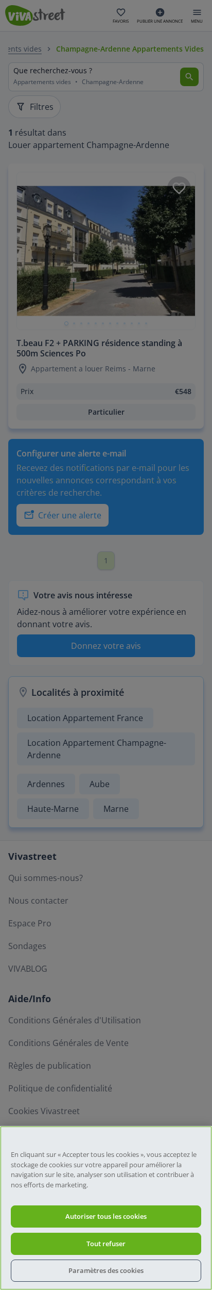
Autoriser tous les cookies (106, 1216)
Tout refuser (106, 1243)
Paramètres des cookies (106, 1270)
